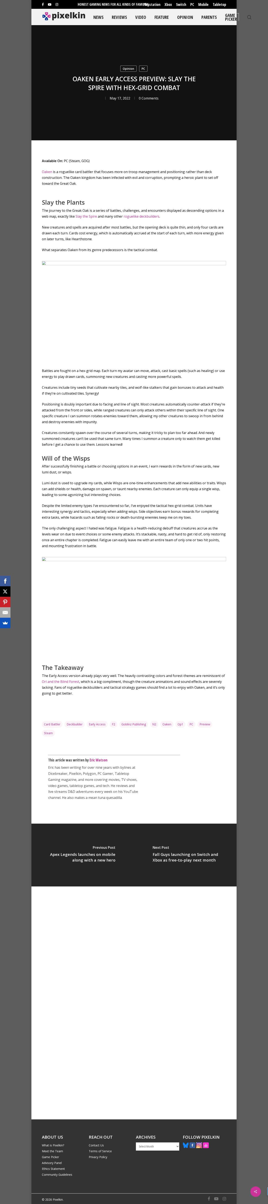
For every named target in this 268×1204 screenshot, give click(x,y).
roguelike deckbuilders (141, 216)
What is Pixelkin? (53, 1145)
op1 (180, 724)
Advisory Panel (52, 1163)
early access (97, 724)
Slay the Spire (86, 216)
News (98, 17)
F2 (113, 724)
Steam (48, 733)
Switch (181, 4)
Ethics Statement (53, 1169)
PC (192, 4)
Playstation (151, 4)
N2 (154, 724)
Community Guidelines (57, 1175)
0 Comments (148, 98)
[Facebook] (5, 581)
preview (205, 724)
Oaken (47, 171)
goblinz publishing (133, 724)
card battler (52, 724)
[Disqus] (134, 944)
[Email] (5, 612)
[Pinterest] (5, 602)
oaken (166, 724)
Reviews (119, 17)
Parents (209, 17)
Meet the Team (52, 1151)
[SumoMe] (5, 623)
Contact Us (96, 1145)
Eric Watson (98, 759)
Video (140, 17)
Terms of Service (100, 1151)
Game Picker (231, 17)
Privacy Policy (98, 1157)
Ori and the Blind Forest (60, 681)
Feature (162, 17)
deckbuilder (74, 724)
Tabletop (219, 4)
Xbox (168, 4)
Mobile (203, 4)
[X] (5, 591)
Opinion (185, 17)
